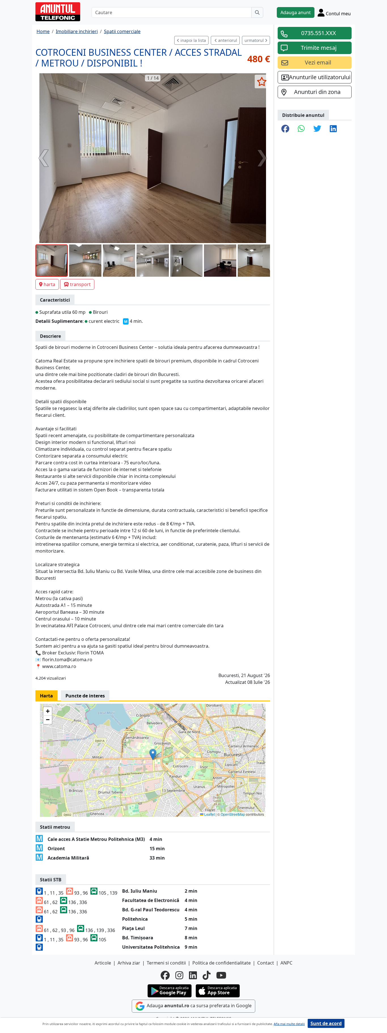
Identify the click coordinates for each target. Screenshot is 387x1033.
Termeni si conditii (166, 963)
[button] (152, 754)
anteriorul (227, 40)
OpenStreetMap (233, 814)
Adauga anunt (295, 12)
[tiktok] (206, 975)
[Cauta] (257, 12)
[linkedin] (193, 975)
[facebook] (165, 975)
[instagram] (179, 975)
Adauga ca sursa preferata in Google (199, 1005)
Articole (103, 963)
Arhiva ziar (129, 963)
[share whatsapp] (301, 129)
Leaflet (209, 814)
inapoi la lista (192, 40)
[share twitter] (317, 129)
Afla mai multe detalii (289, 1024)
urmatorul (254, 40)
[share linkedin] (333, 129)
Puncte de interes (85, 696)
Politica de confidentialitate (221, 963)
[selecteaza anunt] (262, 81)
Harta (46, 696)
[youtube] (221, 975)
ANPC (286, 963)
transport (80, 284)
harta (49, 284)
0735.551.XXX (318, 33)
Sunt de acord (326, 1023)
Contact (265, 963)
